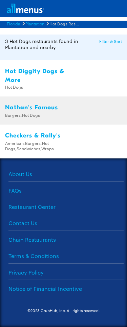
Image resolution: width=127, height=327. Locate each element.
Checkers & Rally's (33, 135)
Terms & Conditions (33, 255)
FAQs (15, 190)
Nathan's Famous (31, 107)
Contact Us (22, 222)
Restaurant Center (32, 206)
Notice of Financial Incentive (45, 288)
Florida (13, 23)
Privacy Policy (26, 272)
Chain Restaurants (32, 239)
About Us (20, 173)
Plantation (34, 23)
